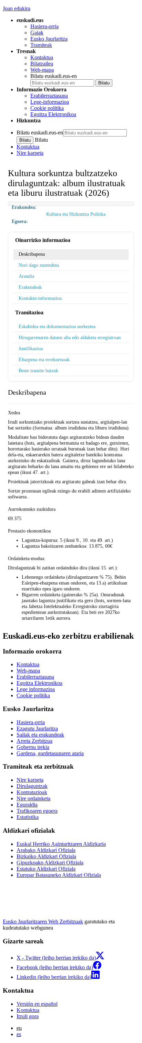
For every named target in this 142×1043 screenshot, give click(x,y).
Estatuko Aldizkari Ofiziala (46, 869)
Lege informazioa (36, 689)
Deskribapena (32, 254)
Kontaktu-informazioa (40, 298)
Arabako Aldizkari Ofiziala (46, 850)
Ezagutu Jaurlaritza (37, 728)
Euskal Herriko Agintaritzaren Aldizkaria (61, 844)
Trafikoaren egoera (37, 811)
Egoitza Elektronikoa (53, 114)
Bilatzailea (41, 64)
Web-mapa (42, 70)
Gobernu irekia (33, 747)
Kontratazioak (32, 792)
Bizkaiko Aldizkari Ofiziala (46, 856)
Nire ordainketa (33, 798)
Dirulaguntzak (32, 786)
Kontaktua (41, 57)
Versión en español (37, 1004)
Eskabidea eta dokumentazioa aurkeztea (57, 326)
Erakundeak (30, 287)
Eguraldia (27, 805)
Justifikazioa (31, 348)
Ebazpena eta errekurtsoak (44, 359)
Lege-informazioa (49, 102)
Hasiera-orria (44, 26)
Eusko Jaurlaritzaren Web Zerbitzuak (43, 921)
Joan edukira (16, 8)
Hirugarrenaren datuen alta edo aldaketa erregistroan (70, 337)
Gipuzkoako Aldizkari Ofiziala (50, 862)
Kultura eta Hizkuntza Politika (75, 214)
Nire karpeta (30, 153)
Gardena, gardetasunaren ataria (50, 753)
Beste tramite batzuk (38, 370)
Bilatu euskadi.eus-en (53, 76)
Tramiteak (41, 45)
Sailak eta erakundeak (40, 735)
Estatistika (28, 817)
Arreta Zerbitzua (34, 741)
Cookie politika (47, 108)
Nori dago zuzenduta (39, 265)
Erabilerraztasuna (49, 96)
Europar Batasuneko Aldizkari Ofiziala (59, 875)
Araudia (26, 276)
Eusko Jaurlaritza (49, 39)
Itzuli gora (28, 1016)
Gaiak (36, 33)
